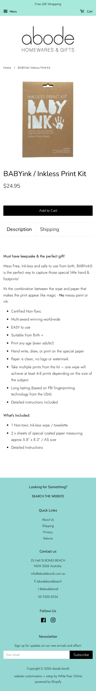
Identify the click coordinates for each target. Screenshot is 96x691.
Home (7, 68)
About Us (48, 519)
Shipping (49, 229)
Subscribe (81, 654)
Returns (48, 538)
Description (19, 229)
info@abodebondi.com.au (48, 573)
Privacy (48, 532)
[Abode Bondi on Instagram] (52, 621)
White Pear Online (70, 676)
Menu (13, 11)
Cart (89, 11)
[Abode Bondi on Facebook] (43, 621)
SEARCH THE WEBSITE (48, 496)
